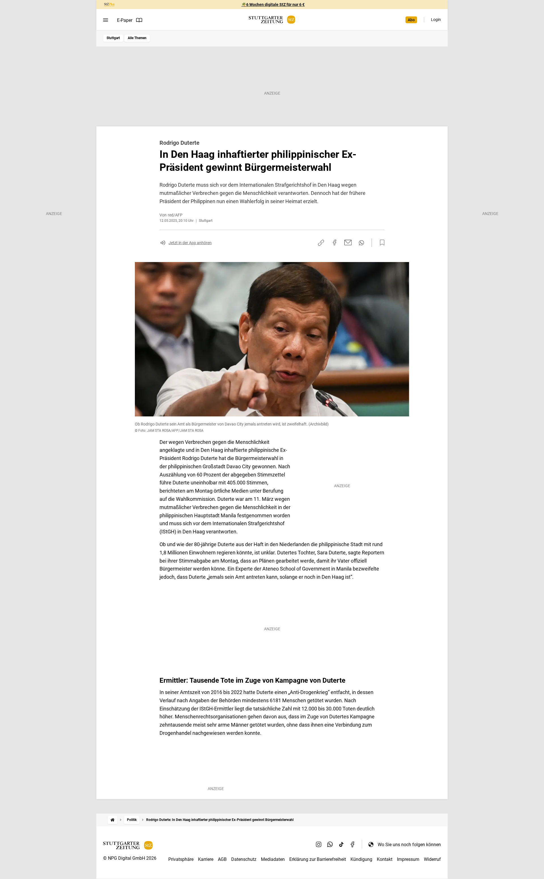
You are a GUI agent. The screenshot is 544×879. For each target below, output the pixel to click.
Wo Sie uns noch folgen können (409, 844)
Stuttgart (113, 38)
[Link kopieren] (321, 242)
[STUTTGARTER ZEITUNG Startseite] (272, 20)
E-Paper (124, 20)
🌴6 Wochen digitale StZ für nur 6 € (273, 4)
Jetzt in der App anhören (190, 242)
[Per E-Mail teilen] (348, 242)
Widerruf (432, 859)
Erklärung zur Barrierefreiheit (317, 859)
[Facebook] (352, 844)
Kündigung (361, 859)
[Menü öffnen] (105, 20)
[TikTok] (341, 844)
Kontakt (384, 859)
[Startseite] (112, 820)
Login (436, 19)
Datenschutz (243, 859)
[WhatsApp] (330, 844)
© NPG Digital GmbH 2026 (129, 858)
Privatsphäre (181, 859)
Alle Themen (137, 38)
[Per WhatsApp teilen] (361, 242)
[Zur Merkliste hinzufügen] (380, 242)
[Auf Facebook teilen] (334, 242)
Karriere (205, 859)
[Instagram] (318, 844)
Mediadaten (273, 859)
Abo (411, 20)
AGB (222, 859)
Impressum (408, 859)
